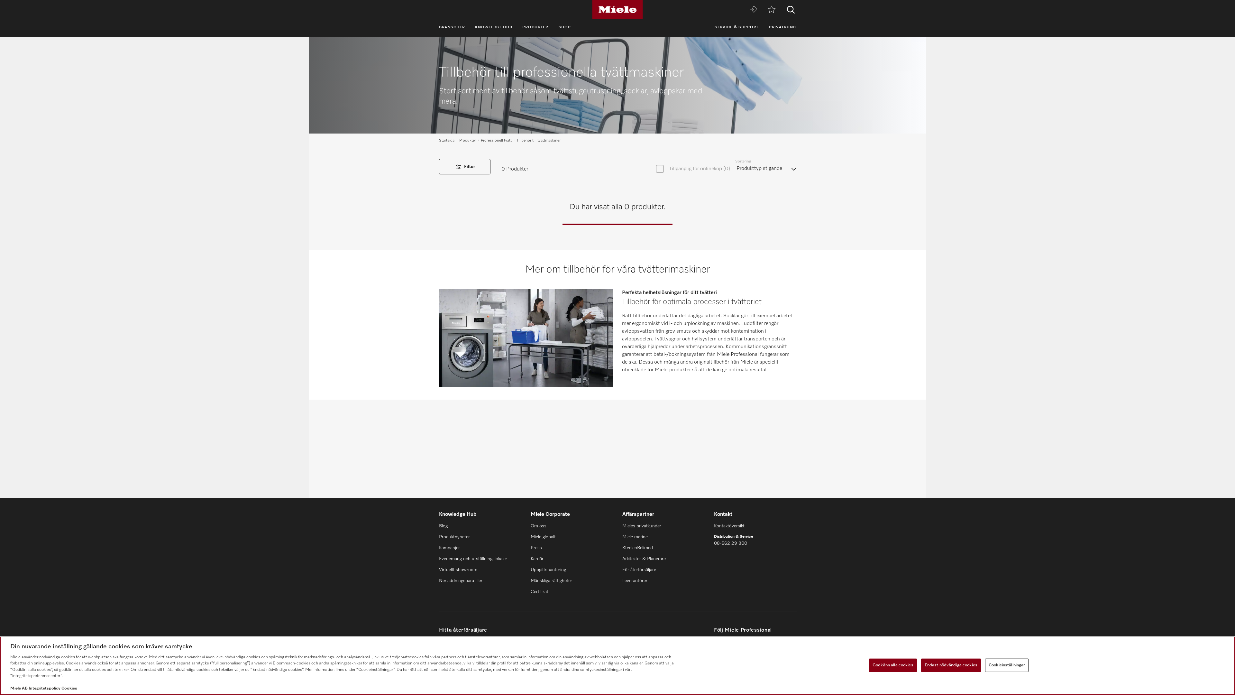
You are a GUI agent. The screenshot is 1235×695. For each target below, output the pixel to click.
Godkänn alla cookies (893, 665)
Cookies (69, 688)
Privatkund (782, 27)
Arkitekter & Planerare (644, 559)
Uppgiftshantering (548, 570)
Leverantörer (634, 581)
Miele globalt (543, 537)
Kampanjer (449, 548)
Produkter (535, 27)
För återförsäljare (639, 570)
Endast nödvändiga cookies (951, 665)
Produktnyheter (454, 537)
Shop (565, 27)
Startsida (446, 141)
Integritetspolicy (44, 688)
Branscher (452, 27)
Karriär (537, 559)
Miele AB (19, 688)
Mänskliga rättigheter (551, 581)
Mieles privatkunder (641, 526)
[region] (617, 665)
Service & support (737, 27)
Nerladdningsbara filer (460, 581)
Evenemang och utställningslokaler (473, 559)
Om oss (538, 526)
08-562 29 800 (730, 543)
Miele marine (635, 537)
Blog (443, 526)
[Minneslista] (771, 9)
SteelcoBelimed (637, 548)
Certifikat (539, 591)
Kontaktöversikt (729, 526)
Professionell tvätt (496, 141)
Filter (469, 166)
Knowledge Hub (493, 27)
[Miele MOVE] (753, 9)
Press (536, 548)
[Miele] (617, 9)
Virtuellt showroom (458, 570)
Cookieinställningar (1007, 665)
